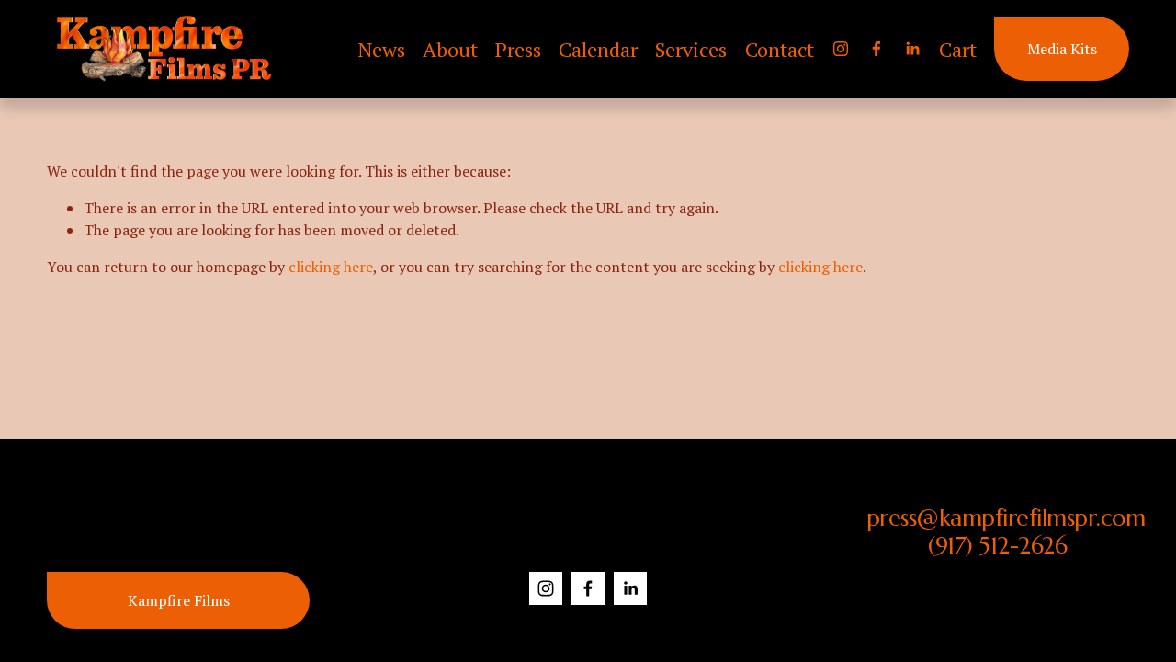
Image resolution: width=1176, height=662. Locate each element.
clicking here (330, 267)
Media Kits (1062, 49)
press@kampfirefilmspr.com (1005, 518)
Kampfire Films (179, 600)
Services (691, 49)
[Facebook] (876, 49)
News (381, 49)
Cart (958, 49)
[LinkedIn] (912, 49)
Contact (779, 49)
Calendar (598, 49)
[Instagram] (840, 49)
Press (518, 49)
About (450, 49)
